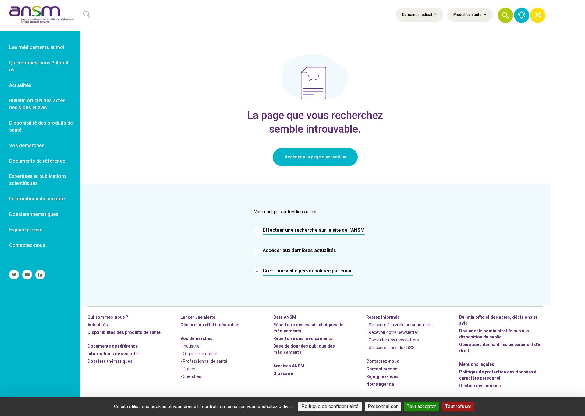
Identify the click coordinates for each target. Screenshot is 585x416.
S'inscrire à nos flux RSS (392, 347)
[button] (505, 15)
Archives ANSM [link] (288, 365)
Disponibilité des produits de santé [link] (41, 126)
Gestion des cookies (480, 385)
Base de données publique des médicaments (304, 349)
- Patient (188, 368)
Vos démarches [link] (26, 145)
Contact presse (381, 368)
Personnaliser (383, 406)
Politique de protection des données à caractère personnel (498, 374)
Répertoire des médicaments (302, 338)
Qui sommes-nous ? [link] (107, 317)
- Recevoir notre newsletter (392, 332)
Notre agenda (380, 384)
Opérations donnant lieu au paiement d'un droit (501, 347)
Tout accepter (421, 406)
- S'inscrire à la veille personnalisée (399, 324)
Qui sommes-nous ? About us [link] (39, 66)
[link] (40, 15)
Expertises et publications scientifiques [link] (38, 179)
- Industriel (190, 346)
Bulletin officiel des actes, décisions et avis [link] (38, 104)
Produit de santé (467, 14)
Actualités (97, 324)
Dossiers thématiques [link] (33, 214)
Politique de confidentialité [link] (330, 406)
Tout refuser (458, 406)
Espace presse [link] (25, 230)
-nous (382, 376)
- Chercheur (191, 376)
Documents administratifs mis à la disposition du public (494, 333)
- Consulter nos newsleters (392, 340)
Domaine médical (417, 14)
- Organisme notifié (198, 353)
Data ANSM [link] (284, 317)
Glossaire (283, 373)
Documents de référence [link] (37, 161)
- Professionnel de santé (203, 361)
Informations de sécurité (112, 353)
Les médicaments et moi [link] (36, 47)
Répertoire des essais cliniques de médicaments (308, 327)
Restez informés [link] (383, 317)
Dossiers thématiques (110, 361)
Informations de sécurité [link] (37, 199)
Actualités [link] (20, 85)
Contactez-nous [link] (27, 245)
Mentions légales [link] (476, 364)
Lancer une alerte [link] (197, 317)
